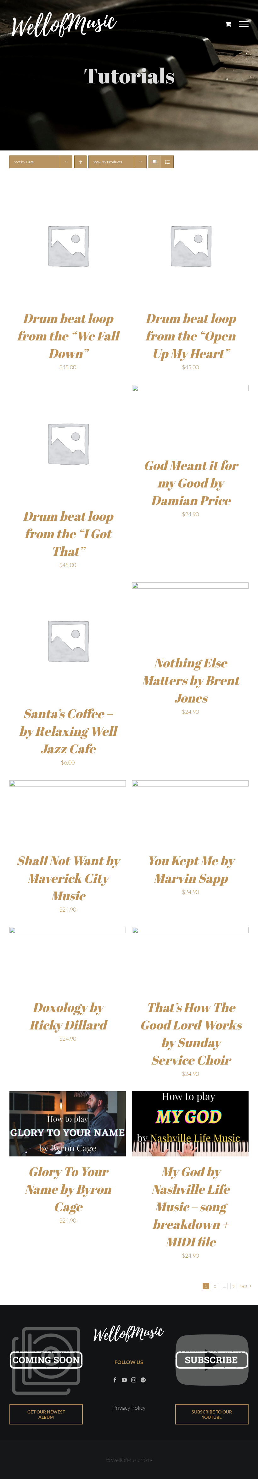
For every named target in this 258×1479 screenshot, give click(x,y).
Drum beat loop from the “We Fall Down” (68, 336)
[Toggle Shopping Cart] (228, 24)
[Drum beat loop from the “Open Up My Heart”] (190, 192)
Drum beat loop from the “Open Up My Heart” (190, 336)
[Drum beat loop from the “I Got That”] (67, 390)
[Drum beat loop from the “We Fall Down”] (67, 192)
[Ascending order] (80, 161)
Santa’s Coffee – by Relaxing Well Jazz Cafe (67, 731)
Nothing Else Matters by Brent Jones (190, 680)
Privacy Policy (129, 1407)
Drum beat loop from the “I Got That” (68, 534)
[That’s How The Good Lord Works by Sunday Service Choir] (190, 932)
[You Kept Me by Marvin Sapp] (190, 785)
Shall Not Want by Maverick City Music (67, 878)
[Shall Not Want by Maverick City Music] (67, 785)
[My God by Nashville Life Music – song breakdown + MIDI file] (190, 1096)
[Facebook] (114, 1379)
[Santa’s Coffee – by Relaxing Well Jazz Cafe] (67, 587)
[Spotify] (143, 1379)
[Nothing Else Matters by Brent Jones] (190, 587)
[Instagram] (133, 1379)
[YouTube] (124, 1379)
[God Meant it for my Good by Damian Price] (190, 390)
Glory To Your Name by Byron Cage (68, 1189)
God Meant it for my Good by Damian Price (190, 483)
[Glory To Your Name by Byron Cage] (67, 1096)
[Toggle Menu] (244, 24)
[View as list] (167, 162)
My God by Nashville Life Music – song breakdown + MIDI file (190, 1206)
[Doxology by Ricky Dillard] (67, 932)
